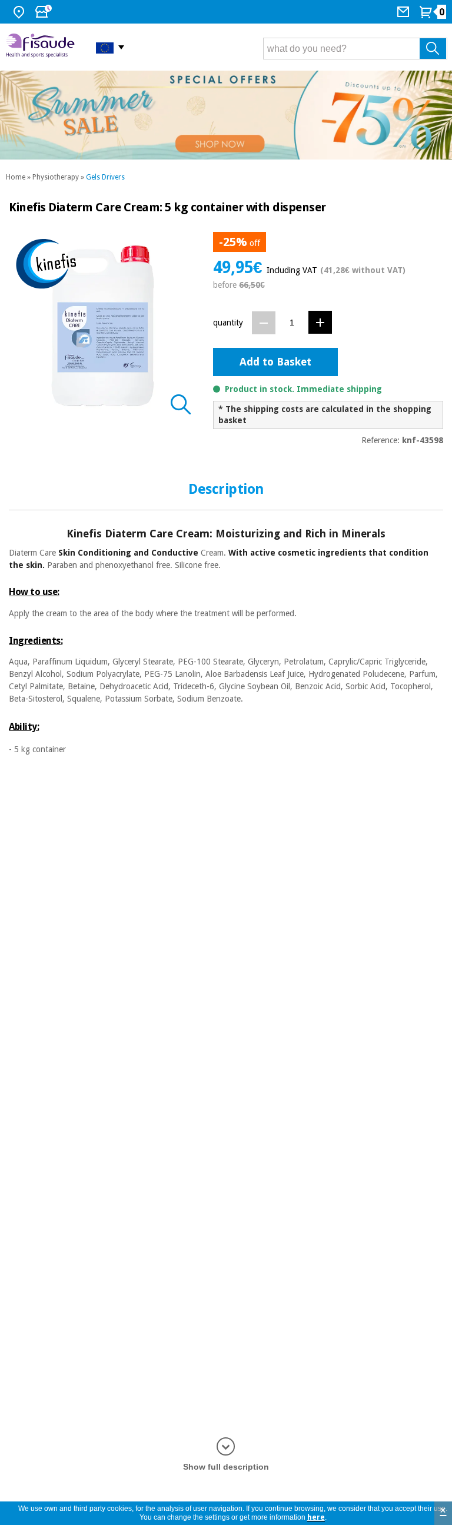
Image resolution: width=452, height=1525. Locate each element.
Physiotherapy (55, 177)
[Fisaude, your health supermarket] (42, 47)
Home (15, 177)
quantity (228, 322)
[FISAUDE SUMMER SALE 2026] (226, 115)
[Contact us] (404, 12)
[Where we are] (20, 12)
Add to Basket (275, 361)
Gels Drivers (105, 177)
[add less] (263, 322)
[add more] (320, 322)
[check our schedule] (45, 12)
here (316, 1517)
